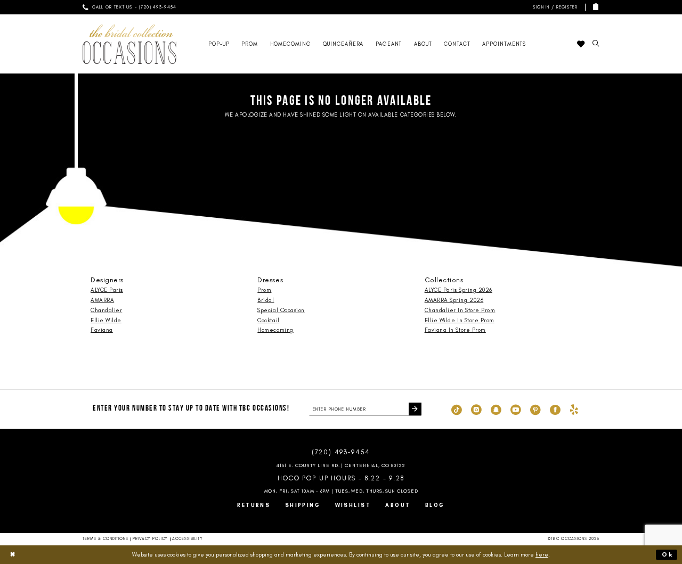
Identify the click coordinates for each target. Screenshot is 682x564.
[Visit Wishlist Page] (580, 44)
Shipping (303, 505)
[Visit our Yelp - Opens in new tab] (574, 409)
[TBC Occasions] (129, 43)
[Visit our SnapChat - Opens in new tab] (496, 409)
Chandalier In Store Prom (460, 310)
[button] (554, 7)
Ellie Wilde (106, 320)
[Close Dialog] (13, 554)
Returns (253, 505)
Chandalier (106, 310)
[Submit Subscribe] (415, 409)
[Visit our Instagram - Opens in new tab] (476, 409)
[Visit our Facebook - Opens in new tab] (555, 409)
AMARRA (102, 300)
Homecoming (275, 329)
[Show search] (595, 43)
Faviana (102, 329)
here (541, 554)
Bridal (265, 300)
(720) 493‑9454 (341, 452)
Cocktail (268, 320)
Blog (435, 505)
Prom (264, 290)
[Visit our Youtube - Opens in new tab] (516, 409)
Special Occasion (280, 310)
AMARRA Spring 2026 (454, 300)
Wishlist (353, 505)
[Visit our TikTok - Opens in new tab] (456, 409)
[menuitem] (129, 7)
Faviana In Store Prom (455, 329)
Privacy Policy (150, 538)
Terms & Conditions (106, 538)
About (397, 505)
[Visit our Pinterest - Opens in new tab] (535, 409)
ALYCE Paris (107, 290)
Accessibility (187, 538)
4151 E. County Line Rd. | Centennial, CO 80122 (341, 465)
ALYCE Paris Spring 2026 (458, 290)
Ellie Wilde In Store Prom (459, 320)
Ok (667, 554)
